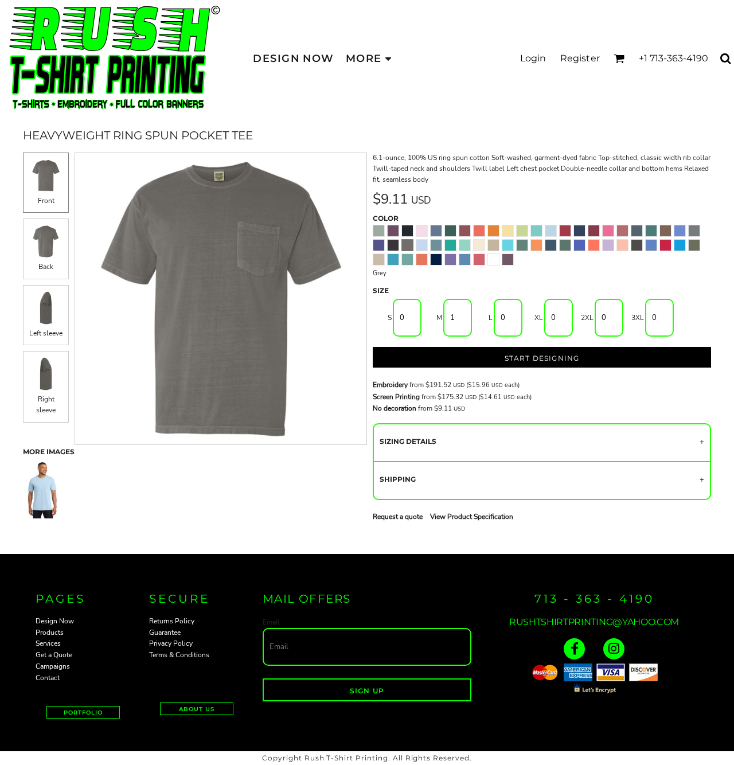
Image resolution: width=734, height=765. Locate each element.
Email (271, 622)
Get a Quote (54, 654)
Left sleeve (46, 333)
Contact (48, 677)
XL (538, 317)
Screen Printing (396, 396)
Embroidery (390, 384)
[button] (619, 58)
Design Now (55, 621)
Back (45, 266)
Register (580, 58)
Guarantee (165, 632)
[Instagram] (613, 648)
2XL (587, 317)
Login (533, 58)
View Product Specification (471, 516)
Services (48, 643)
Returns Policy (171, 621)
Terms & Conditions (179, 654)
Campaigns (53, 666)
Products (50, 632)
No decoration (394, 408)
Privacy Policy (171, 643)
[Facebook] (574, 648)
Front (46, 200)
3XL (637, 317)
